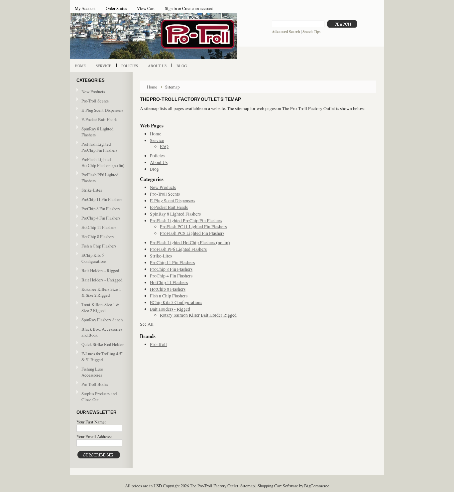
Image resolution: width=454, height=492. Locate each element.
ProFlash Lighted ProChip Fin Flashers (96, 147)
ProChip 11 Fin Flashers (101, 199)
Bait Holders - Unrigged (99, 280)
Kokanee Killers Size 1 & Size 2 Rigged (101, 292)
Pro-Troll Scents (95, 101)
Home (152, 87)
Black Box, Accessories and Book (101, 332)
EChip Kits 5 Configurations (93, 258)
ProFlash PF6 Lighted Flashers (99, 178)
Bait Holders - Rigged (97, 270)
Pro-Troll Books (94, 384)
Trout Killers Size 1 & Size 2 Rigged (100, 307)
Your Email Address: (94, 436)
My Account (85, 8)
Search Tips (311, 31)
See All (147, 324)
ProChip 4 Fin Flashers (100, 218)
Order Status (116, 8)
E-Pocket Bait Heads (99, 119)
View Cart (146, 8)
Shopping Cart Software (278, 486)
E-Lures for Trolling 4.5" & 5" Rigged (102, 357)
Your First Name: (91, 422)
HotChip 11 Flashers (98, 227)
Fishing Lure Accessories (92, 372)
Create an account (197, 8)
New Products (93, 91)
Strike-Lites (91, 190)
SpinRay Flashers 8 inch (102, 320)
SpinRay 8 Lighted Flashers (97, 132)
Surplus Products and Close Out (99, 397)
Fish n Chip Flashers (98, 246)
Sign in (171, 8)
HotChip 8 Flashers (97, 237)
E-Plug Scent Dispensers (102, 110)
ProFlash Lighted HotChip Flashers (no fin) (102, 162)
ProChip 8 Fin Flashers (100, 209)
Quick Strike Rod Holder (102, 344)
